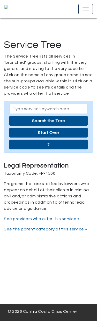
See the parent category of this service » (45, 229)
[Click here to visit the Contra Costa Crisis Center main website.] (21, 9)
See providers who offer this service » (41, 219)
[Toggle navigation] (85, 9)
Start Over (48, 133)
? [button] (48, 144)
